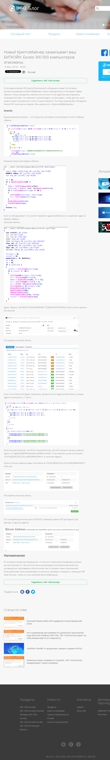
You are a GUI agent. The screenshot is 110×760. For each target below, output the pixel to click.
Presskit (50, 718)
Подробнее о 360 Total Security (45, 80)
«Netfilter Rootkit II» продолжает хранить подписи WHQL (54, 648)
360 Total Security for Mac (31, 722)
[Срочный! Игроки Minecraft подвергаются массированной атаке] (14, 622)
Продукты (54, 34)
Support (80, 707)
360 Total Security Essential (32, 711)
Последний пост (21, 34)
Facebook (104, 52)
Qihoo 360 (81, 711)
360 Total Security (28, 707)
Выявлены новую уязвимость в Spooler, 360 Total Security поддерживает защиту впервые (54, 661)
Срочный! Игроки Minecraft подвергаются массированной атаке (54, 622)
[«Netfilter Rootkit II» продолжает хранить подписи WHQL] (14, 648)
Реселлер (102, 714)
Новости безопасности (58, 714)
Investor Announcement (57, 722)
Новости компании (87, 34)
